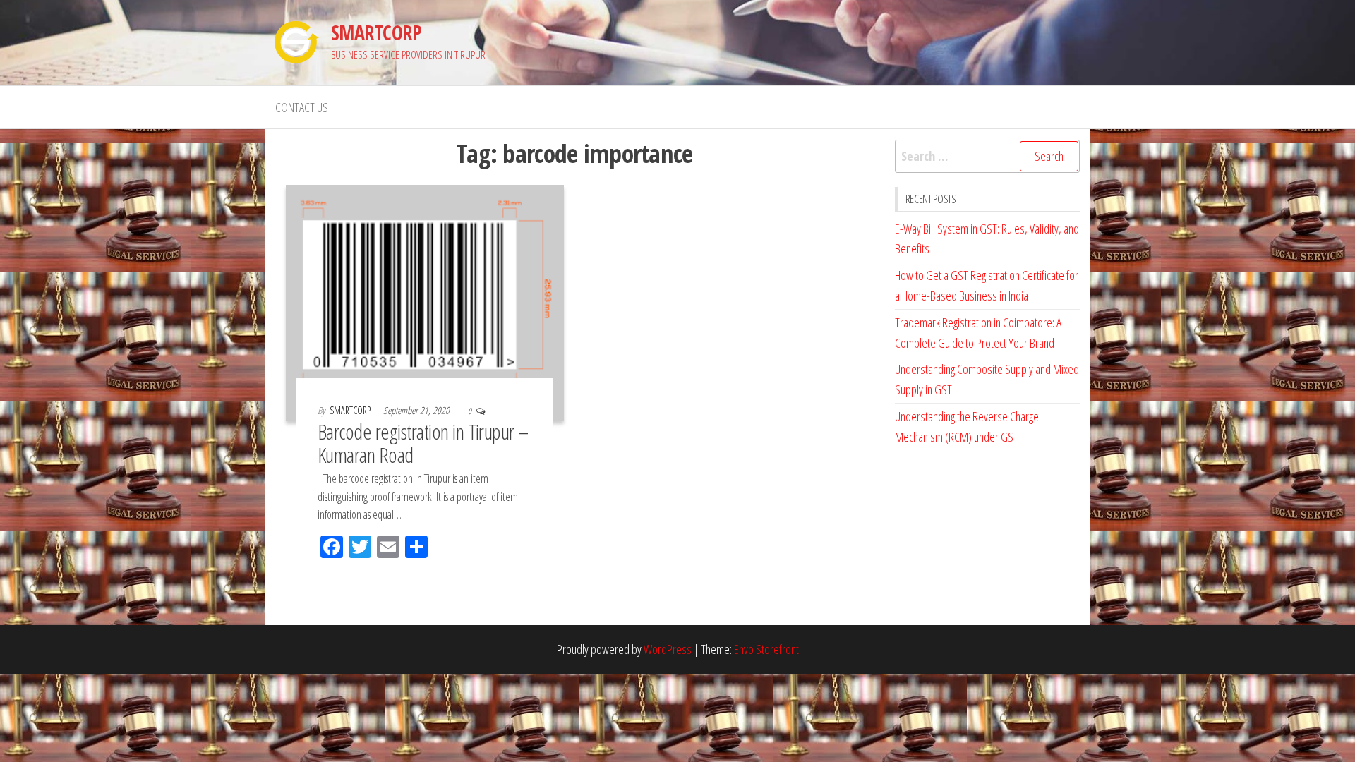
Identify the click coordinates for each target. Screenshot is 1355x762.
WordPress (668, 649)
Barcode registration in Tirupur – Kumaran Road (423, 443)
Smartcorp (351, 410)
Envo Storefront (766, 649)
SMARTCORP (376, 32)
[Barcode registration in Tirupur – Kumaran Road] (425, 301)
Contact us (301, 107)
